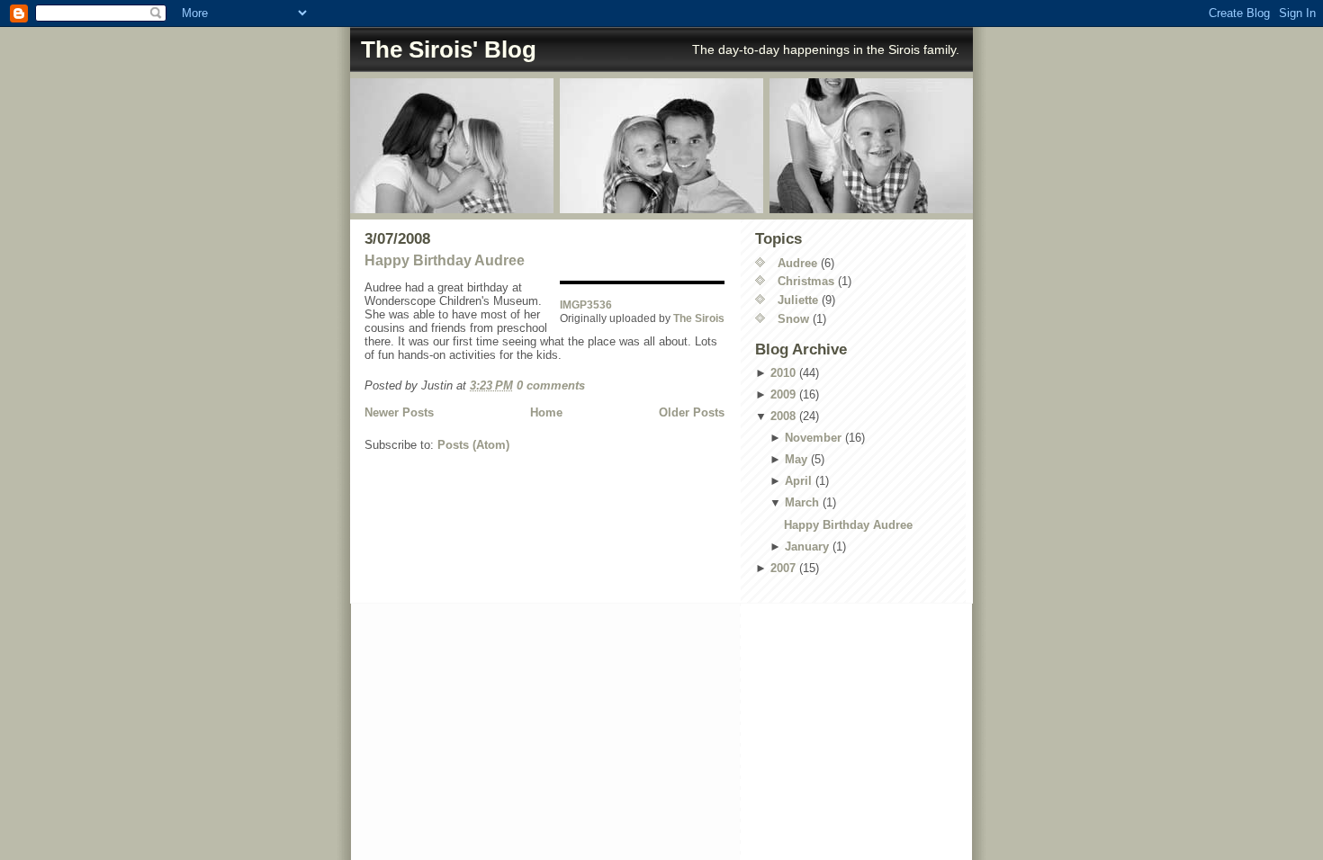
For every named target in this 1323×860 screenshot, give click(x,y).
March (802, 502)
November (813, 437)
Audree (797, 263)
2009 (783, 394)
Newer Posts (399, 412)
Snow (793, 319)
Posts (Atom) (473, 445)
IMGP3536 (586, 304)
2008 (783, 416)
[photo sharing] (642, 282)
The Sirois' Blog (448, 49)
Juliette (798, 300)
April (798, 481)
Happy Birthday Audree (444, 260)
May (796, 459)
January (807, 546)
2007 (783, 568)
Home (546, 412)
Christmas (806, 281)
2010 (783, 373)
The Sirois (698, 318)
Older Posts (691, 412)
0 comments (551, 385)
